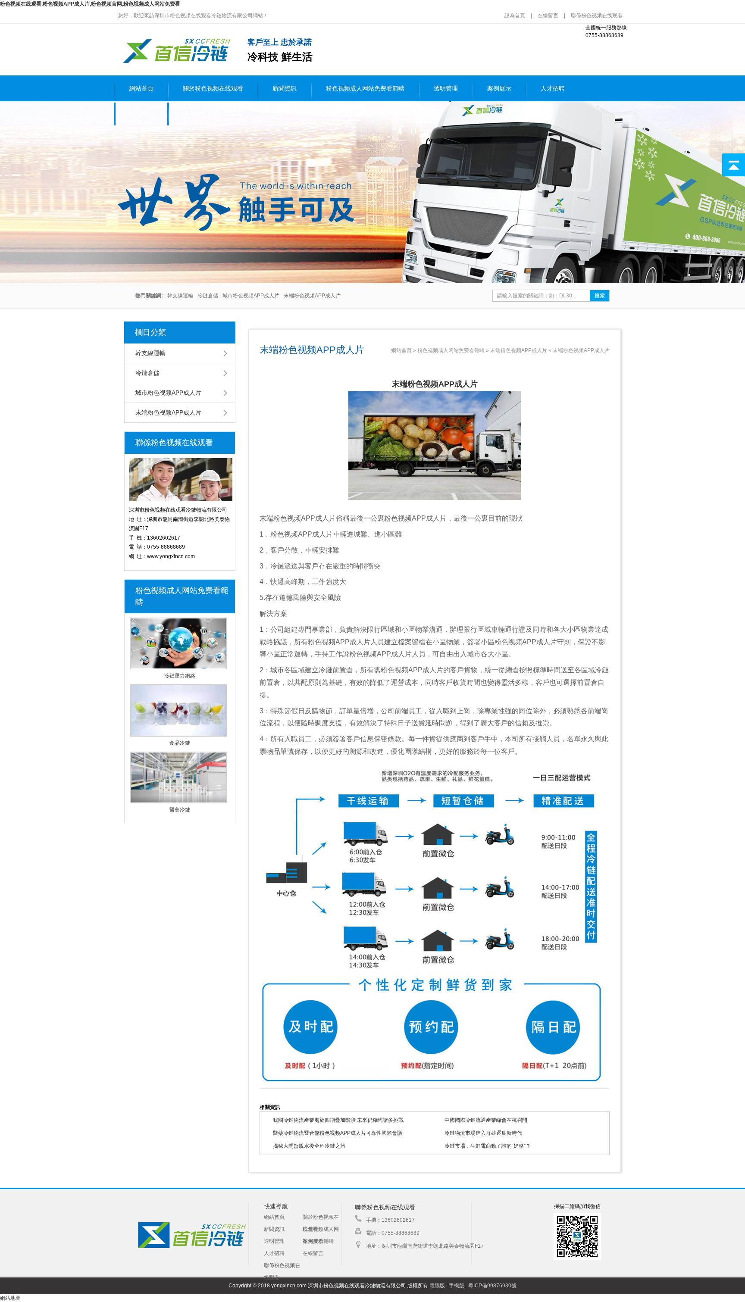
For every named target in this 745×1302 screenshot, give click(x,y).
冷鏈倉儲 (207, 296)
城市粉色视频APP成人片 (250, 296)
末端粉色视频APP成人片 (312, 296)
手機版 (456, 1286)
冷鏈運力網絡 (179, 676)
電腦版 (437, 1286)
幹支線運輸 (180, 296)
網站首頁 (141, 88)
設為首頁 (515, 15)
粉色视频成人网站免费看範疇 (365, 88)
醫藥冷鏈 (179, 810)
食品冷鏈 (179, 743)
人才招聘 (553, 88)
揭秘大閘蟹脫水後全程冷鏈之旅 (309, 1146)
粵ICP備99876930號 (492, 1286)
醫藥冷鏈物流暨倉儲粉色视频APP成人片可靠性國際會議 (337, 1133)
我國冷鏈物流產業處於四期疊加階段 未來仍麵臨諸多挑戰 (338, 1120)
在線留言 (548, 15)
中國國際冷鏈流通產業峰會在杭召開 (485, 1120)
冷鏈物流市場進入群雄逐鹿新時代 (483, 1133)
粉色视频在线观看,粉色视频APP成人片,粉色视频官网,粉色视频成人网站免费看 (90, 4)
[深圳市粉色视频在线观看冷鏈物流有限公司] (175, 62)
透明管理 (446, 88)
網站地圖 (10, 1298)
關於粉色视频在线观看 (213, 88)
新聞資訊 (284, 88)
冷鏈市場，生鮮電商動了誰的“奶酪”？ (487, 1146)
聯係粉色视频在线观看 (597, 15)
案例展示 (499, 88)
